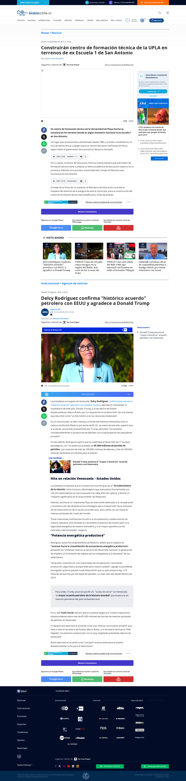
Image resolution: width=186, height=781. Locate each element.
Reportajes (22, 748)
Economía (57, 20)
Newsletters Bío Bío (97, 2)
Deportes (68, 20)
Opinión (90, 20)
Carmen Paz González (54, 58)
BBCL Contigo (116, 20)
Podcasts (21, 20)
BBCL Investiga (102, 20)
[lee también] (61, 466)
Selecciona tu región (29, 2)
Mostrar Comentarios (87, 212)
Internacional (44, 20)
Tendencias (79, 20)
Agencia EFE (55, 309)
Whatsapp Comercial (112, 766)
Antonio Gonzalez (61, 318)
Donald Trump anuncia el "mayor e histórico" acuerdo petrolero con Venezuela (100, 463)
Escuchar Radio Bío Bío (153, 2)
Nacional (32, 20)
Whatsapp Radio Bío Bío (156, 766)
